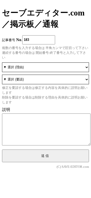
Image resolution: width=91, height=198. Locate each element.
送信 (45, 156)
